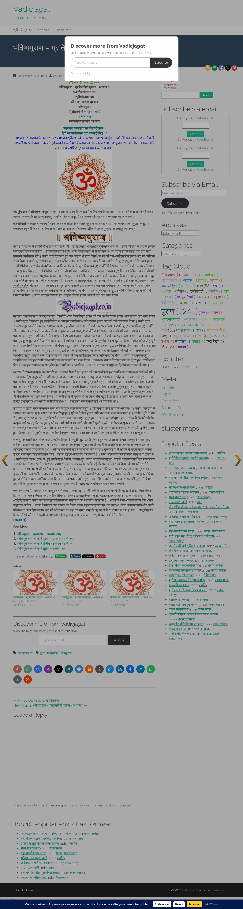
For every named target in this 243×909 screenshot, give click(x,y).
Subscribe (161, 62)
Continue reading (80, 73)
